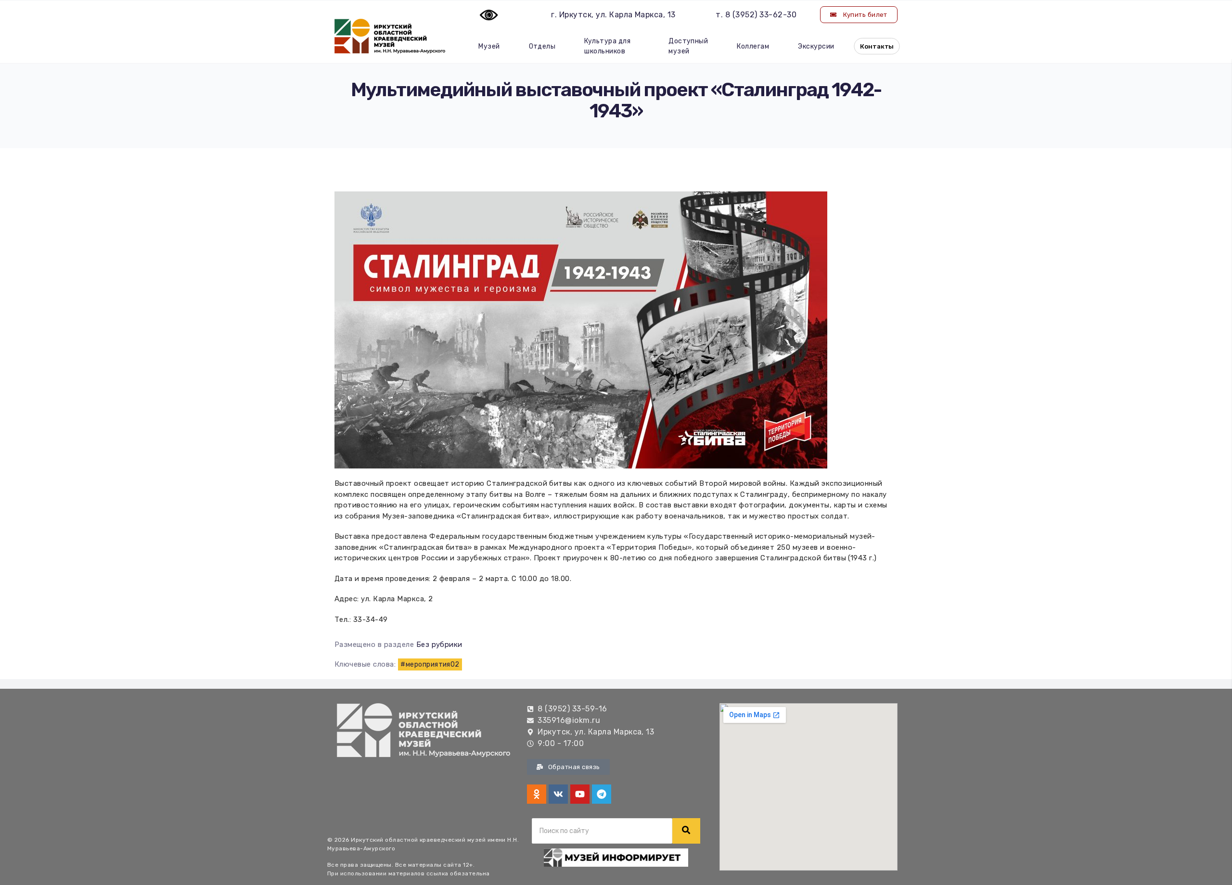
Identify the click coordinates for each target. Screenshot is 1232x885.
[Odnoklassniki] (536, 794)
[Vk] (558, 794)
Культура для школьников (607, 46)
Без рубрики (439, 644)
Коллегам (753, 46)
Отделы (542, 46)
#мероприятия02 (430, 664)
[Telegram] (601, 794)
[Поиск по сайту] (686, 831)
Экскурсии (816, 46)
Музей (489, 46)
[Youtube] (580, 794)
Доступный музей (688, 46)
